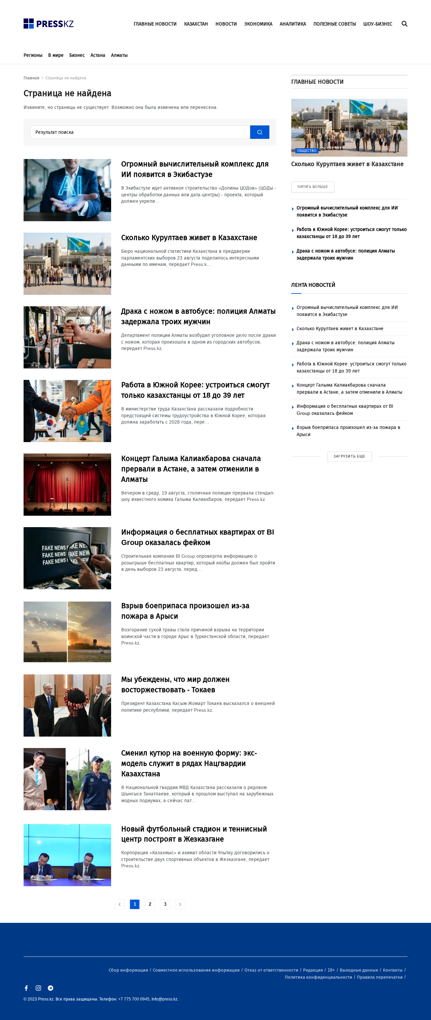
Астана (98, 55)
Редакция (313, 970)
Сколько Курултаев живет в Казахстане (340, 328)
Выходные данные (359, 970)
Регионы (33, 55)
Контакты (393, 970)
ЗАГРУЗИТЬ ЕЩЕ (349, 456)
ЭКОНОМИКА (258, 24)
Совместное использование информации (197, 970)
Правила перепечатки (380, 977)
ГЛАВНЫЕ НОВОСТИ (155, 24)
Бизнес (77, 55)
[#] (49, 21)
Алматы (119, 55)
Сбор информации (129, 970)
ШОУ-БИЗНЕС (377, 24)
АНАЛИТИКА (293, 24)
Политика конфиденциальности (319, 977)
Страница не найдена (66, 78)
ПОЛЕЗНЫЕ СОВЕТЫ (334, 24)
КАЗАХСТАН (196, 24)
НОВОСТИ (226, 24)
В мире (56, 55)
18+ (332, 970)
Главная (31, 78)
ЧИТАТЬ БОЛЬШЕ (313, 187)
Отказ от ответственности (271, 970)
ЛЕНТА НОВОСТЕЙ (313, 285)
